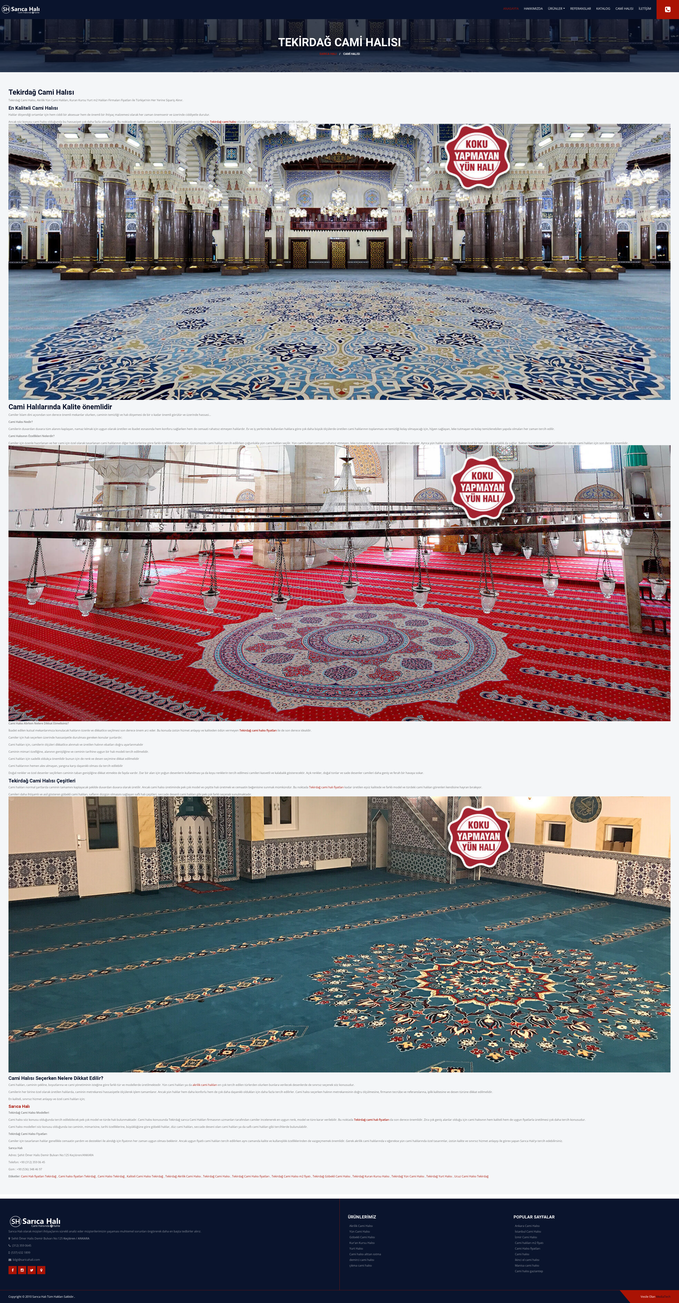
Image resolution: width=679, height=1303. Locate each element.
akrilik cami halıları (205, 1085)
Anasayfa (511, 8)
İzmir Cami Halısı (526, 1237)
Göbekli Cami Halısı (362, 1237)
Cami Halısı (624, 8)
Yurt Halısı (356, 1248)
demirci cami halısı (361, 1260)
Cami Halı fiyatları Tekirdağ (38, 1176)
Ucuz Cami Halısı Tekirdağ (471, 1176)
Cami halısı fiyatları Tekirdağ (77, 1176)
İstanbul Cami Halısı (528, 1231)
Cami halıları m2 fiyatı (529, 1243)
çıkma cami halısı (360, 1265)
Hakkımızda (533, 8)
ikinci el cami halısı (527, 1260)
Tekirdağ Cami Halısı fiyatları (250, 1176)
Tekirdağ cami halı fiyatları (326, 787)
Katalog (603, 8)
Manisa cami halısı (527, 1265)
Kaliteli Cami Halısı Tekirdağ (145, 1176)
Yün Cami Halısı (359, 1231)
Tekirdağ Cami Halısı (216, 1176)
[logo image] (20, 9)
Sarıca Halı (327, 54)
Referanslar (580, 8)
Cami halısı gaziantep (529, 1271)
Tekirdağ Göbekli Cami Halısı (331, 1176)
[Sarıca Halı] (668, 9)
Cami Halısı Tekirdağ (111, 1176)
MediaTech (663, 1297)
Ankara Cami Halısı (527, 1226)
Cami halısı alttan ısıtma (365, 1254)
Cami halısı (522, 1254)
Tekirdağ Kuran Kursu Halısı (370, 1176)
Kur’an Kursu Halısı (362, 1243)
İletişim (645, 8)
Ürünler (555, 8)
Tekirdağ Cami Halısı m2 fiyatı (291, 1176)
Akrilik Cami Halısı (361, 1226)
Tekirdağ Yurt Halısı (439, 1176)
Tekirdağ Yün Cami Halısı (407, 1176)
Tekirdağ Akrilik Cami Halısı (183, 1176)
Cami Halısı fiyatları (527, 1248)
